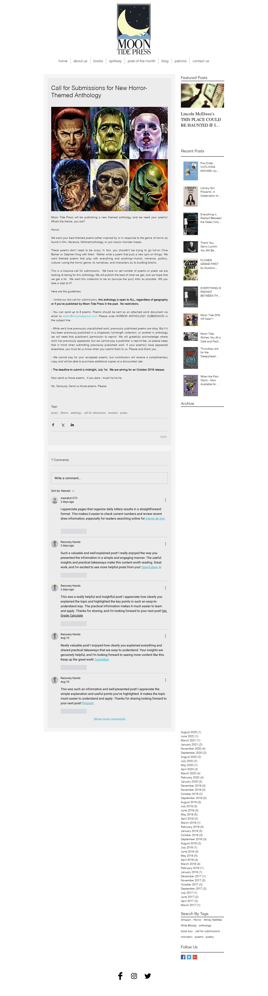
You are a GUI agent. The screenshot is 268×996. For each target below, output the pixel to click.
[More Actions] (165, 500)
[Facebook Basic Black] (120, 976)
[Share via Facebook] (53, 425)
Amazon (186, 919)
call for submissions (95, 412)
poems (123, 412)
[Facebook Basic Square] (183, 957)
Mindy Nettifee (213, 919)
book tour (187, 931)
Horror (64, 412)
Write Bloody (189, 925)
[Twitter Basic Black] (148, 976)
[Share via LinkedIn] (72, 425)
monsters (113, 412)
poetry (54, 412)
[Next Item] (218, 96)
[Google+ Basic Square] (195, 957)
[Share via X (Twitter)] (63, 425)
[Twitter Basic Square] (189, 957)
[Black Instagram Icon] (134, 976)
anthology (76, 412)
